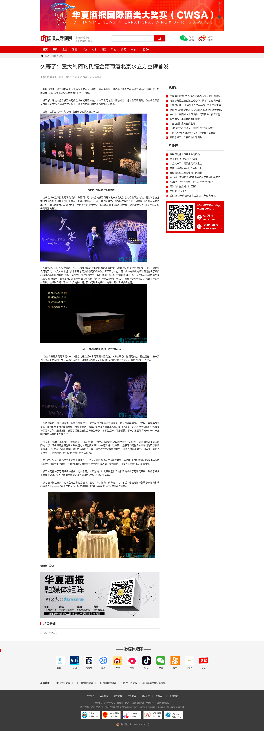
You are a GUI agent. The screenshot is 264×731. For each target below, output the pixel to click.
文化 (94, 49)
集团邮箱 (173, 696)
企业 (64, 49)
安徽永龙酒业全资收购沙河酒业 (186, 137)
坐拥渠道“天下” (178, 191)
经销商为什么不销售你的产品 (185, 154)
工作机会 (132, 696)
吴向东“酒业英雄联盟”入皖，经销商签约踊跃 (193, 133)
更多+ (146, 49)
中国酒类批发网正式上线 (182, 123)
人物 (84, 49)
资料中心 (160, 696)
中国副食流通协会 (107, 683)
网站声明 (118, 696)
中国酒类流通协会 (84, 683)
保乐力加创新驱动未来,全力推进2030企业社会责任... (196, 110)
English (134, 49)
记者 (103, 49)
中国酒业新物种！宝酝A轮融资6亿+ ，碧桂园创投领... (197, 96)
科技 (113, 49)
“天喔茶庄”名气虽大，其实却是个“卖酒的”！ (192, 128)
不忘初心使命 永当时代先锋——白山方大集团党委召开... (198, 105)
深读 (55, 49)
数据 (123, 49)
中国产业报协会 (129, 683)
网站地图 (146, 696)
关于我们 (90, 696)
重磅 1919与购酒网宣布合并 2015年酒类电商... (193, 195)
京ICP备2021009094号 (105, 703)
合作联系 (104, 696)
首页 (45, 49)
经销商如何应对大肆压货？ (183, 186)
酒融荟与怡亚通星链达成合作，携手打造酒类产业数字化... (199, 100)
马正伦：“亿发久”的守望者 (183, 159)
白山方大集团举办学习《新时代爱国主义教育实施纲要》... (199, 114)
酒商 (54, 55)
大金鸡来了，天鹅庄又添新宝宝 (186, 163)
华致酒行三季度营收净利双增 (185, 119)
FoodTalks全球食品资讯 (153, 683)
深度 (74, 49)
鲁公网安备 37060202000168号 (135, 724)
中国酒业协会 (63, 683)
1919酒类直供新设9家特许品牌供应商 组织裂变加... (196, 177)
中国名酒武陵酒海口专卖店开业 (186, 168)
